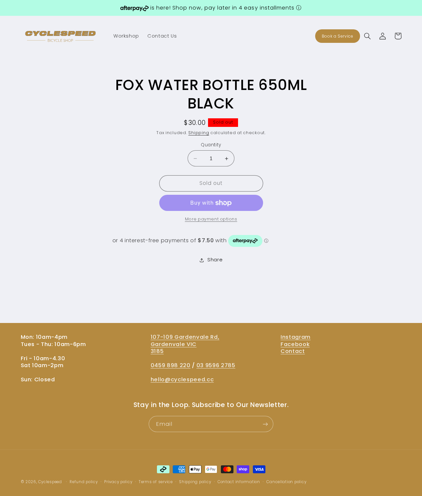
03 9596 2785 (215, 365)
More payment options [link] (211, 219)
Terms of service (156, 481)
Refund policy (84, 481)
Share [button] (215, 260)
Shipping (198, 133)
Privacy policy (118, 481)
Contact (293, 351)
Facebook (295, 344)
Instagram (296, 337)
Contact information (239, 481)
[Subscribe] (265, 424)
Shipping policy (195, 481)
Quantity (211, 145)
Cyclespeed (50, 481)
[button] (367, 36)
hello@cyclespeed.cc (182, 379)
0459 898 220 (171, 365)
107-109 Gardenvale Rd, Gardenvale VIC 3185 (185, 344)
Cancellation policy (286, 481)
